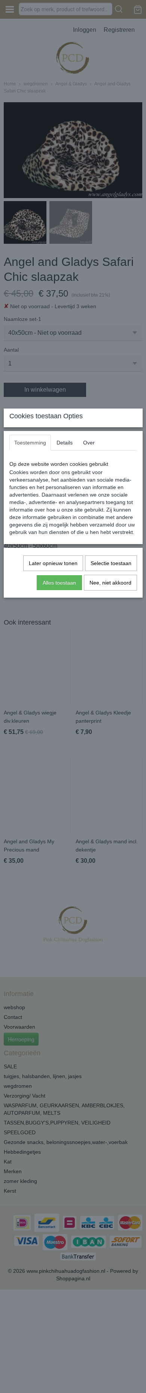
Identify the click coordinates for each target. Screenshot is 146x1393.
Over (89, 443)
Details (65, 443)
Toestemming (30, 443)
